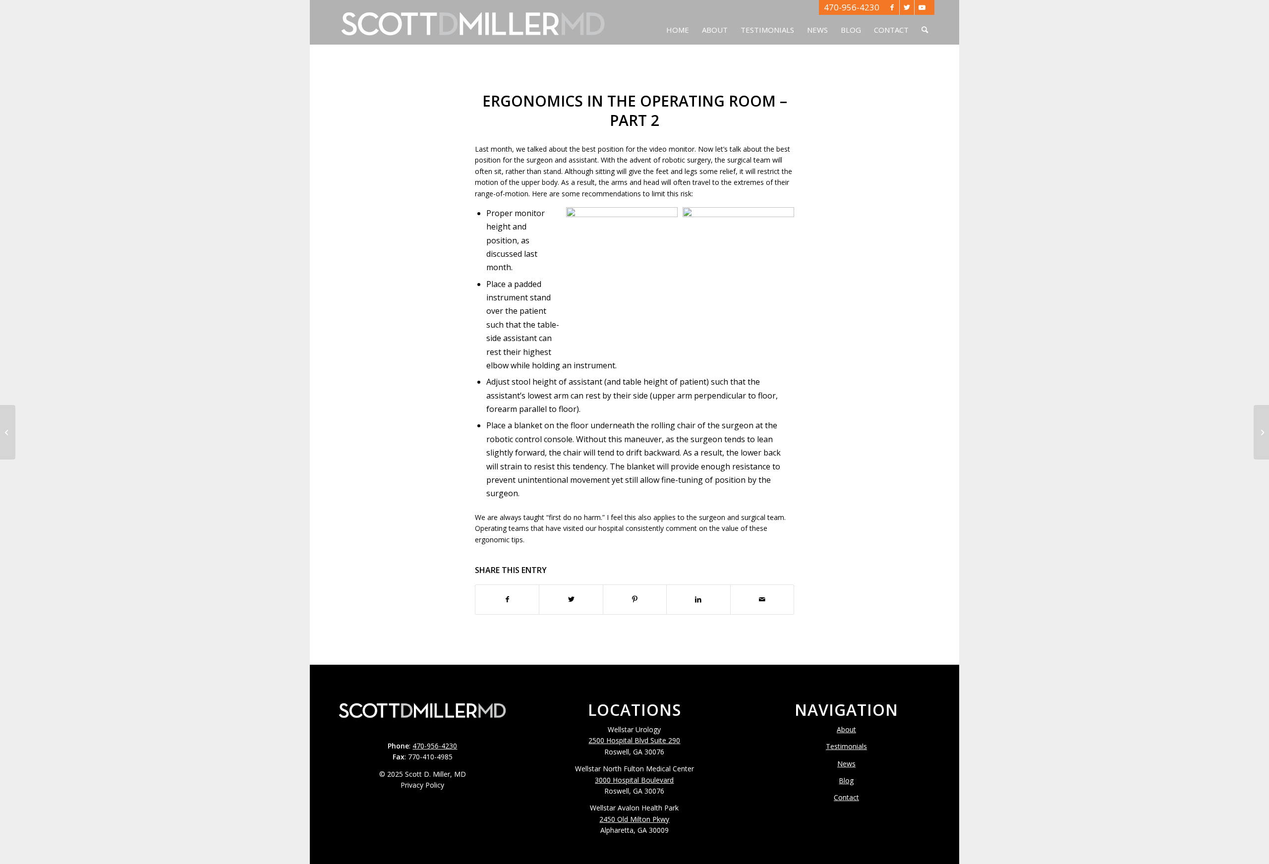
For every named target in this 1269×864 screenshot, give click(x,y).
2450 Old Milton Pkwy (634, 819)
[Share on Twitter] (570, 599)
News (846, 763)
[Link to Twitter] (907, 7)
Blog (846, 780)
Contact (846, 797)
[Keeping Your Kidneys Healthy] (7, 432)
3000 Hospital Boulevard (634, 780)
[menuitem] (677, 22)
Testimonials (846, 746)
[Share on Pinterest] (634, 599)
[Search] (924, 22)
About (846, 729)
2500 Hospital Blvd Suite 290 (634, 740)
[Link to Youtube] (922, 7)
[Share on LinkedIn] (698, 599)
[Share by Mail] (762, 599)
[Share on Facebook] (507, 599)
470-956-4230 (851, 7)
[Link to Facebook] (892, 7)
